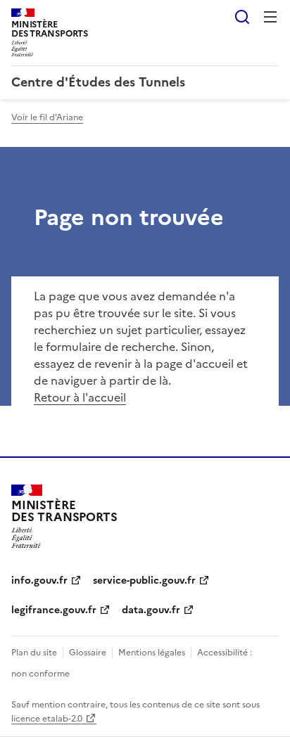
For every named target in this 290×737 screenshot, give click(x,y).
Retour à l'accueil (80, 397)
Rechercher (242, 17)
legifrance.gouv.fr (53, 610)
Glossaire (87, 652)
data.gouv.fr (151, 610)
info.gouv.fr (39, 580)
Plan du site (34, 652)
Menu (270, 17)
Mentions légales (151, 652)
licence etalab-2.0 (46, 718)
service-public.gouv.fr (144, 580)
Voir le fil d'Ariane (47, 117)
